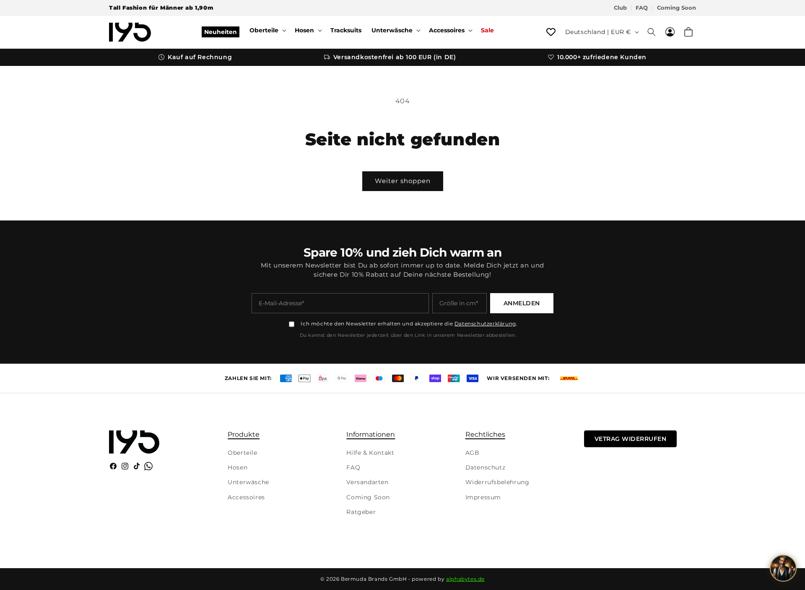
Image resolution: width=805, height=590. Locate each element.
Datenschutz (485, 467)
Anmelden (522, 303)
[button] (267, 30)
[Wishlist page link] (551, 32)
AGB (472, 452)
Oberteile (242, 452)
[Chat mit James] (783, 568)
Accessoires (246, 497)
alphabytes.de (465, 579)
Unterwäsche (248, 482)
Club (620, 7)
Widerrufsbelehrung (497, 482)
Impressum (483, 497)
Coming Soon (676, 7)
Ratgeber (361, 512)
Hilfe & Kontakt (370, 452)
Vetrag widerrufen (631, 439)
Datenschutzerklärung (485, 323)
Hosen (237, 467)
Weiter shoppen (403, 181)
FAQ (642, 7)
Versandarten (367, 482)
